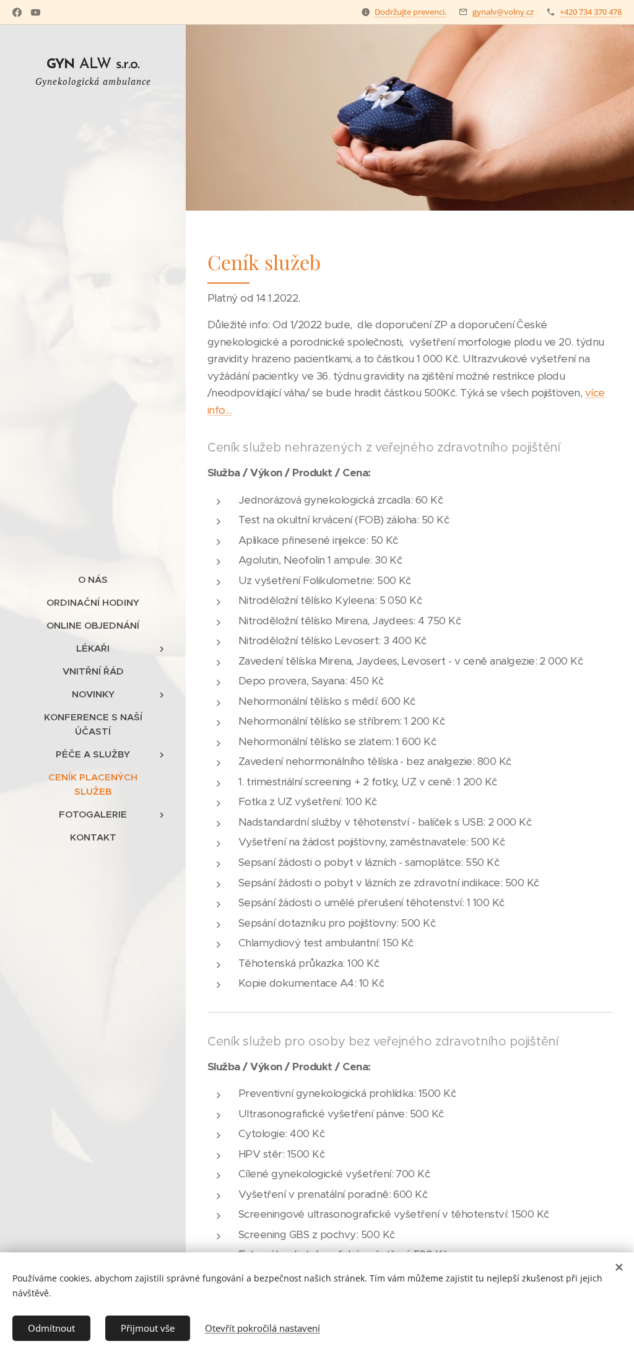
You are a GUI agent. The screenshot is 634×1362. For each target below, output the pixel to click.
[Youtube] (35, 12)
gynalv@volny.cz (503, 11)
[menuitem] (93, 579)
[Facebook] (17, 12)
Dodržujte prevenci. (410, 11)
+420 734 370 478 (591, 11)
